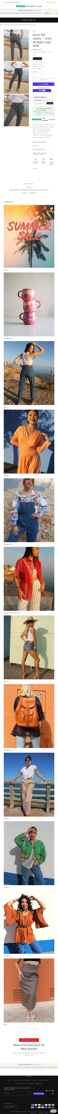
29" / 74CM (37, 59)
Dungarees (7, 544)
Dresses (6, 475)
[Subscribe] (28, 1093)
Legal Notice (38, 1083)
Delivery (34, 1080)
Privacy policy (43, 1111)
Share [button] (35, 168)
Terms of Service (20, 1083)
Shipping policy (33, 1113)
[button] (3, 2)
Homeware (7, 338)
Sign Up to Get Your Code (29, 1040)
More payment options (43, 88)
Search (9, 1080)
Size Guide (28, 1080)
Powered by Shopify (26, 1111)
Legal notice (41, 1113)
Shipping (43, 52)
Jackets (6, 887)
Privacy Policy (30, 1083)
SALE (5, 270)
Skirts (5, 1024)
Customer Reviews (18, 1080)
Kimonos (6, 956)
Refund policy (35, 1111)
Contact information (49, 1113)
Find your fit (29, 20)
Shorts (6, 681)
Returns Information (43, 1080)
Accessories (8, 750)
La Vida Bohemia (18, 1111)
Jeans (6, 407)
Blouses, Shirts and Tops (12, 613)
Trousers (6, 818)
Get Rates (50, 103)
